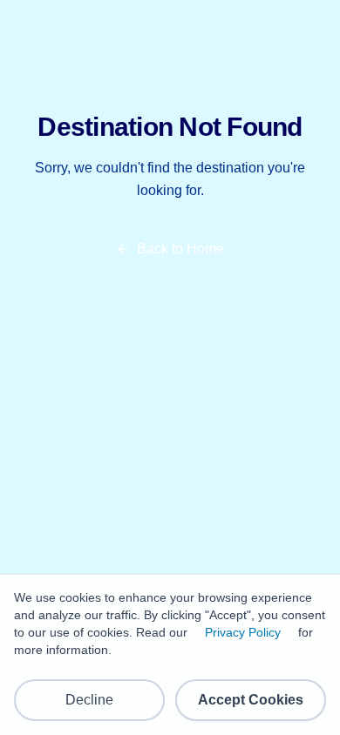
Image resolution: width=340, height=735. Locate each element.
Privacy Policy (243, 632)
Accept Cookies (250, 699)
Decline (89, 699)
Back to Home (180, 248)
